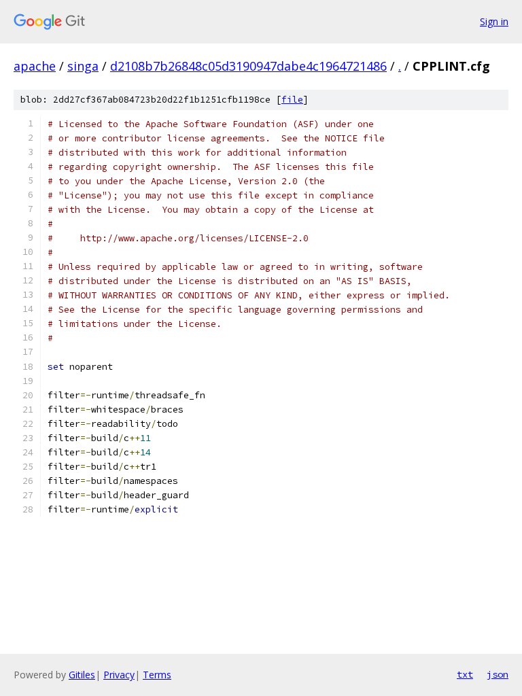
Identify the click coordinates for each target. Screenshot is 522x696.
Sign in (494, 21)
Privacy (119, 674)
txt (465, 674)
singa (83, 66)
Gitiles (82, 674)
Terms (157, 674)
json (497, 674)
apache (35, 66)
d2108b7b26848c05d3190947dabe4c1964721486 (248, 66)
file (292, 99)
